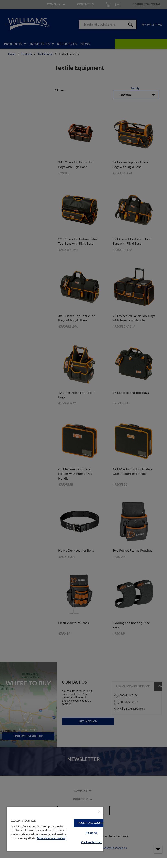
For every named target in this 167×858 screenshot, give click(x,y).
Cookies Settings (91, 842)
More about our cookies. (51, 838)
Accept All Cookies (91, 823)
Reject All (92, 832)
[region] (55, 829)
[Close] (99, 811)
